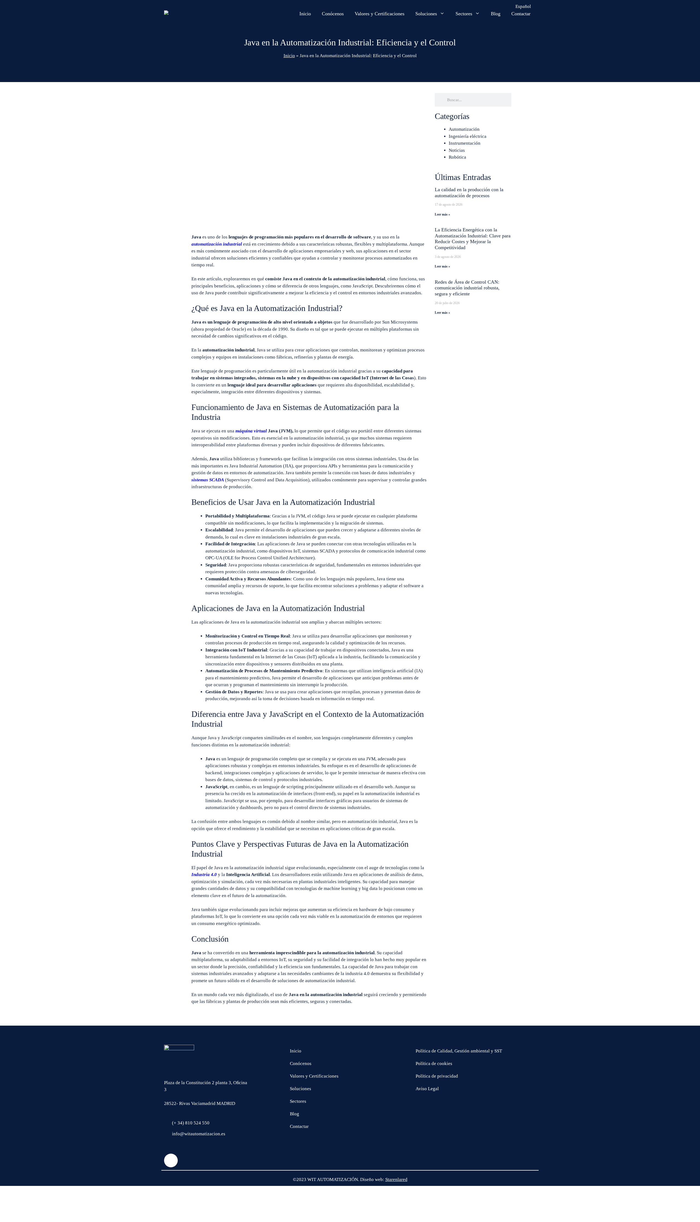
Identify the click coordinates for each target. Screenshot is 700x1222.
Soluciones (426, 13)
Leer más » (442, 214)
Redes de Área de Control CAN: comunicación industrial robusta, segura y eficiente (467, 287)
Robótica (457, 157)
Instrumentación (464, 143)
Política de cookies (434, 1063)
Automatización (464, 129)
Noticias (457, 150)
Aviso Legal (427, 1088)
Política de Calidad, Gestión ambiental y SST (459, 1051)
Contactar (520, 13)
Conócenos (333, 13)
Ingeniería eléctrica (467, 136)
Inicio (305, 13)
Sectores (464, 13)
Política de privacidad (437, 1076)
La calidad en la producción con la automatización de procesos (469, 192)
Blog (495, 13)
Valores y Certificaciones (379, 13)
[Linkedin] (171, 1160)
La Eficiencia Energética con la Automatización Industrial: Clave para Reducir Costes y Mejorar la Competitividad (473, 238)
